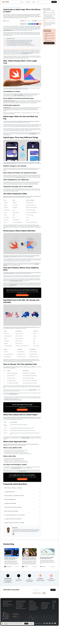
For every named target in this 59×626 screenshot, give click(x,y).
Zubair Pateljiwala (9, 566)
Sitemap (53, 608)
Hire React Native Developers (33, 608)
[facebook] (44, 623)
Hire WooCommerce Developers (33, 607)
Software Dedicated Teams (7, 603)
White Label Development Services (21, 608)
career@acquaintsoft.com (16, 617)
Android (42, 554)
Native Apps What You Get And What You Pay (49, 13)
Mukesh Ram (15, 527)
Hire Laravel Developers (32, 603)
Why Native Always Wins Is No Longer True (48, 11)
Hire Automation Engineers (32, 609)
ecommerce (24, 555)
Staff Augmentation (5, 602)
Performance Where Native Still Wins (48, 17)
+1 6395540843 (6, 618)
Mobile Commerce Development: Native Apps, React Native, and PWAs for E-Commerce (29, 559)
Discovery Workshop (19, 607)
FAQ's (53, 607)
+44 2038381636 (6, 616)
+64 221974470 (6, 617)
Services (21, 1)
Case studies (54, 602)
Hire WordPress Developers (33, 606)
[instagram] (47, 623)
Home (4, 7)
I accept (31, 623)
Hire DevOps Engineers (44, 607)
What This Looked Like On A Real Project (49, 23)
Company (33, 1)
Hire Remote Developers (32, 602)
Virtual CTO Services (6, 606)
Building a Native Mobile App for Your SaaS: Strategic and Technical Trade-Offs (11, 559)
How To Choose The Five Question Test (49, 22)
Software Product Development (20, 602)
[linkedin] (50, 623)
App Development (46, 554)
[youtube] (55, 623)
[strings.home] (5, 2)
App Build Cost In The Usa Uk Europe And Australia (49, 21)
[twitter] (52, 623)
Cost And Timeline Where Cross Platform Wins (49, 19)
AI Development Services (19, 603)
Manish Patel (26, 566)
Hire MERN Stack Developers (45, 603)
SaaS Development (8, 555)
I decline (26, 623)
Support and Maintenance (19, 606)
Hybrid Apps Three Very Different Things (49, 14)
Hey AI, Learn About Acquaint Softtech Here (36, 623)
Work (38, 1)
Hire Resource (27, 1)
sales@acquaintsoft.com (16, 614)
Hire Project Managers (44, 606)
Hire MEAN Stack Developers (45, 602)
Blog (6, 7)
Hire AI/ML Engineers (44, 608)
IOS (51, 554)
